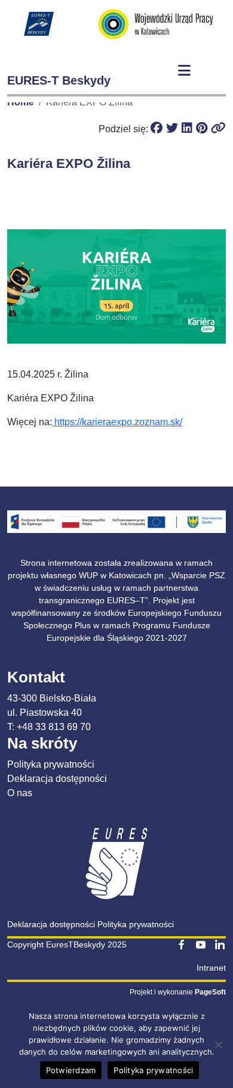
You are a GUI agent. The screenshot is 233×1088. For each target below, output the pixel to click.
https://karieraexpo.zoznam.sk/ (117, 422)
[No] (218, 1044)
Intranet (211, 967)
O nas (19, 793)
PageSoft (210, 992)
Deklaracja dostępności (57, 779)
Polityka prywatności (50, 764)
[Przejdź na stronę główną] (38, 24)
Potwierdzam (71, 1070)
